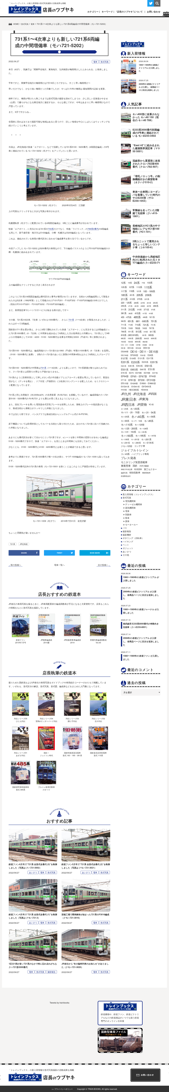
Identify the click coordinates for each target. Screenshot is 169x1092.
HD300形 (144, 389)
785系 (144, 328)
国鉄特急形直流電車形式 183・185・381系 (72, 754)
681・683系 (142, 321)
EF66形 (152, 376)
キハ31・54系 (149, 412)
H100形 (124, 389)
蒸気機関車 (130, 507)
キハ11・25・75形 (130, 412)
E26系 (150, 355)
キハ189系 (125, 439)
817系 (153, 331)
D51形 (123, 348)
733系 (51, 228)
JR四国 (152, 394)
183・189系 (149, 291)
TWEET (59, 553)
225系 (136, 302)
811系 (131, 331)
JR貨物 (142, 404)
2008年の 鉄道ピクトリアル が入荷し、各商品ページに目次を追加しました (141, 641)
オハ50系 (134, 408)
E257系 (154, 362)
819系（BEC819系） (130, 335)
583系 (123, 321)
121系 (139, 291)
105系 (124, 287)
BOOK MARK (99, 552)
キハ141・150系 (128, 431)
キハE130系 (148, 442)
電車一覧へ (59, 564)
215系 (139, 299)
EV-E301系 (125, 386)
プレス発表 (128, 458)
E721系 (151, 369)
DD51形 (146, 347)
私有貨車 (138, 469)
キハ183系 (127, 435)
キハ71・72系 (136, 421)
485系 (137, 317)
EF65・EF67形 (139, 376)
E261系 (123, 366)
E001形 (142, 355)
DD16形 (138, 348)
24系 (137, 283)
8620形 (145, 341)
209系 (148, 295)
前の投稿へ (16, 565)
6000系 (153, 338)
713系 (130, 324)
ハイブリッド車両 (140, 454)
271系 (130, 306)
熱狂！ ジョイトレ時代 (46, 754)
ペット (126, 544)
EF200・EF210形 (146, 380)
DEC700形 (124, 355)
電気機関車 (130, 501)
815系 (146, 331)
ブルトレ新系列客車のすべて (46, 788)
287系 (149, 306)
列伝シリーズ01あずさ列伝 (20, 754)
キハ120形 (139, 424)
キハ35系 (125, 416)
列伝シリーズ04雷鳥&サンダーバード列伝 (46, 719)
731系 (71, 319)
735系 (130, 328)
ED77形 (155, 373)
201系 (132, 295)
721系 (12, 544)
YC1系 (151, 404)
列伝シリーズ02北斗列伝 (98, 719)
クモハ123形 (126, 446)
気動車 (128, 514)
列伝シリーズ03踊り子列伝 (72, 719)
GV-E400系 (146, 386)
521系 (152, 317)
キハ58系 (151, 416)
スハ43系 (125, 454)
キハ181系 (142, 432)
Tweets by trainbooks (59, 1002)
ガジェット (128, 548)
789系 (123, 331)
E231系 (125, 362)
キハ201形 (135, 439)
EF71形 (123, 380)
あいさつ (33, 872)
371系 (146, 309)
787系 (151, 328)
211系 (124, 299)
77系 (143, 283)
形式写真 (105, 61)
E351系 (131, 365)
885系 (123, 338)
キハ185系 (140, 435)
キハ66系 (125, 420)
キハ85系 (148, 420)
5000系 (146, 338)
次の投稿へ (103, 565)
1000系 (130, 338)
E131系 (141, 358)
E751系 (124, 372)
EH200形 (134, 383)
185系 (124, 295)
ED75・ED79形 (135, 372)
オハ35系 (124, 408)
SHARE (24, 553)
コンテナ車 (139, 445)
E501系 (148, 365)
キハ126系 (143, 428)
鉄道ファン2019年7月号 (20, 641)
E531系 (124, 369)
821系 (144, 335)
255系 (123, 305)
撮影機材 (127, 534)
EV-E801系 (135, 386)
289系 (155, 305)
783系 (137, 328)
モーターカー (131, 524)
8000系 (137, 341)
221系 (146, 299)
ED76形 (147, 372)
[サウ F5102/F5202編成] (59, 267)
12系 (123, 282)
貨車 (127, 521)
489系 (145, 317)
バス (125, 527)
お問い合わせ (153, 11)
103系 (149, 282)
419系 (151, 313)
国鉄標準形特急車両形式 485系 (20, 788)
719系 (138, 324)
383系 (130, 313)
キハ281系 (125, 442)
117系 (124, 291)
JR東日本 (129, 399)
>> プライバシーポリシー (62, 1089)
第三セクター (150, 469)
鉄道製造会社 (126, 476)
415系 (138, 313)
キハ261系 (146, 439)
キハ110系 (127, 424)
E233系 (135, 362)
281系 (137, 306)
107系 (131, 287)
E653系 (134, 369)
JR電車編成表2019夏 (46, 641)
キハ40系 (138, 416)
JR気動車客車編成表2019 (72, 641)
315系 (139, 309)
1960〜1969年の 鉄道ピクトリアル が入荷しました (149, 67)
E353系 (139, 365)
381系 (123, 313)
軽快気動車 (135, 472)
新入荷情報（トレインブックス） (138, 494)
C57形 (138, 345)
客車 (127, 517)
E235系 (145, 361)
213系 (132, 299)
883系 (151, 335)
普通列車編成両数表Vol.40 (98, 641)
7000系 (123, 341)
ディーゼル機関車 (133, 504)
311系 (123, 309)
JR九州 (126, 393)
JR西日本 (128, 404)
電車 (95, 61)
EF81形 (132, 380)
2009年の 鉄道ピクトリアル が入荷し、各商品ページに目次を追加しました (149, 87)
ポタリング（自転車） (133, 538)
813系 (139, 331)
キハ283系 (136, 442)
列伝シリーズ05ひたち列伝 (20, 719)
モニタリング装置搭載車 (134, 462)
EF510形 (124, 383)
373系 (153, 309)
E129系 (133, 358)
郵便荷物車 (146, 472)
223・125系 (126, 302)
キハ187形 (152, 435)
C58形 (144, 345)
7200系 (130, 341)
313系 (131, 309)
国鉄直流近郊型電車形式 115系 (98, 754)
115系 (148, 287)
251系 (149, 303)
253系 (155, 302)
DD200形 (124, 351)
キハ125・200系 (129, 428)
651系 (131, 321)
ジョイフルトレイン (135, 450)
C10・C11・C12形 (127, 345)
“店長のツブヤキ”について (129, 11)
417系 (145, 313)
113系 (139, 287)
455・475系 (126, 317)
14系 (130, 282)
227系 (143, 303)
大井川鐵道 (144, 465)
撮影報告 (51, 971)
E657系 (143, 369)
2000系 (138, 338)
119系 (131, 291)
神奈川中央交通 (126, 469)
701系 (154, 321)
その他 (126, 554)
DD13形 (130, 348)
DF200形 (134, 355)
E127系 (124, 358)
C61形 (151, 345)
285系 (143, 306)
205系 (140, 295)
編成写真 (124, 472)
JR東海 (143, 399)
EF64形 (124, 376)
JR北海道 (24, 544)
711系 (123, 324)
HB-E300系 (134, 389)
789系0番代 (93, 228)
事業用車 (126, 465)
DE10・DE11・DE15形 (144, 351)
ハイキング (128, 541)
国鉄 (135, 465)
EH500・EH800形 (148, 383)
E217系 (150, 358)
